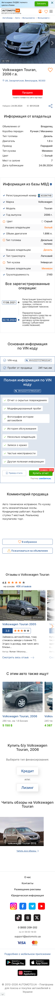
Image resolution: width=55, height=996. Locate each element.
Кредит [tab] (27, 771)
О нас (27, 877)
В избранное (29, 541)
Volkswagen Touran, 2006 (19, 716)
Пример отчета (15, 473)
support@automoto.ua (28, 936)
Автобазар (7, 18)
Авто (17, 18)
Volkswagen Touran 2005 (19, 624)
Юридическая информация (27, 895)
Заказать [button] (41, 3)
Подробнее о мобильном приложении (27, 953)
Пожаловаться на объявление (29, 550)
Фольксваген (28, 18)
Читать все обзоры (26, 851)
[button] (52, 11)
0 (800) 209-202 (27, 927)
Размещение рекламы (27, 889)
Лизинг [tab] (27, 788)
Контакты (27, 883)
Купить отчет (43, 472)
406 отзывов (23, 586)
